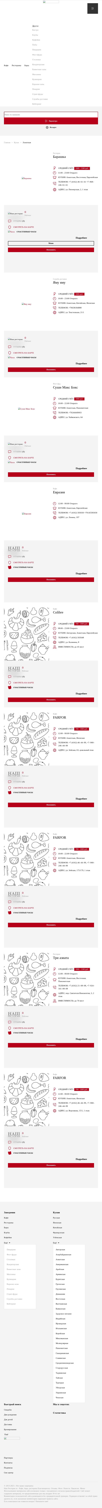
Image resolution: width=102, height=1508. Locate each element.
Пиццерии (36, 50)
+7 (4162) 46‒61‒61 (25, 245)
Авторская (60, 1249)
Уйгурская (60, 1388)
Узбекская (57, 1237)
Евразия (59, 492)
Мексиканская (62, 1338)
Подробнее (81, 237)
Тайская (59, 1378)
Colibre (58, 612)
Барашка (59, 157)
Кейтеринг (36, 104)
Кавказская (60, 1309)
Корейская (60, 1333)
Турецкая (60, 1383)
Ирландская (61, 1323)
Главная (7, 143)
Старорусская (62, 1368)
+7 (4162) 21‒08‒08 (25, 1040)
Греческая (60, 1284)
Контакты (8, 1463)
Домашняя (60, 1294)
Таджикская (61, 1373)
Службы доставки (40, 99)
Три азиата (61, 958)
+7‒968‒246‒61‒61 (47, 245)
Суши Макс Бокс (65, 387)
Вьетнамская (61, 1304)
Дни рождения (10, 1415)
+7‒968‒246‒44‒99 (47, 800)
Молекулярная (62, 1343)
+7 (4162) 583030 (24, 575)
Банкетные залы (39, 69)
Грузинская (61, 1289)
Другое (35, 26)
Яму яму (59, 282)
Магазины (36, 74)
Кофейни (36, 40)
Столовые (36, 60)
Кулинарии (37, 79)
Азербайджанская (63, 1255)
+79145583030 (44, 575)
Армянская (60, 1274)
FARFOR (59, 717)
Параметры (53, 121)
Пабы (34, 45)
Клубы (35, 35)
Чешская (59, 1398)
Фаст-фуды (37, 55)
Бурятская (60, 1279)
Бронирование (10, 1429)
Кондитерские (38, 64)
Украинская (61, 1393)
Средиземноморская (65, 1363)
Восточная (60, 1299)
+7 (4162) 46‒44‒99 (25, 800)
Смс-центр (8, 1473)
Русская (56, 1218)
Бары (26, 65)
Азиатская (60, 1259)
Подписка (8, 1468)
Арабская (60, 1269)
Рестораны (16, 65)
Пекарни (36, 89)
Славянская (61, 1358)
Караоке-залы (38, 84)
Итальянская (61, 1328)
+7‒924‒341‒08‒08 (47, 1040)
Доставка (8, 1424)
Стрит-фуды (37, 94)
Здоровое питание (64, 1314)
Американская (62, 1264)
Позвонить (51, 370)
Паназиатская (62, 1348)
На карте (53, 127)
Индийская (60, 1319)
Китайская (57, 1227)
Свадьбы (8, 1410)
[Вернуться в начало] (51, 8)
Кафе (6, 65)
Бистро (35, 30)
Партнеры (8, 1458)
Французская (58, 1233)
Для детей (8, 1419)
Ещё (6, 1243)
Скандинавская (62, 1353)
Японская (57, 1223)
